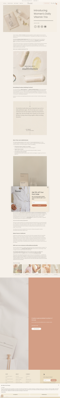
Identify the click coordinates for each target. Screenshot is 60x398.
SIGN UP (39, 205)
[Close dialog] (47, 187)
